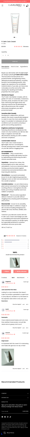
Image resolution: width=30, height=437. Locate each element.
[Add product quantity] (3, 55)
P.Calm (4, 43)
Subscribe (25, 411)
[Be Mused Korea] (15, 5)
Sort (13, 277)
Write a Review (22, 272)
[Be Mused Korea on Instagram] (8, 417)
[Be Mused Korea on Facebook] (3, 417)
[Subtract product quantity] (8, 55)
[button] (21, 46)
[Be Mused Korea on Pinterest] (5, 417)
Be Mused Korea (14, 423)
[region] (15, 263)
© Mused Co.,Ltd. (5, 429)
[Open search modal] (24, 5)
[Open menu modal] (2, 5)
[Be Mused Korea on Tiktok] (11, 417)
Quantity (4, 52)
